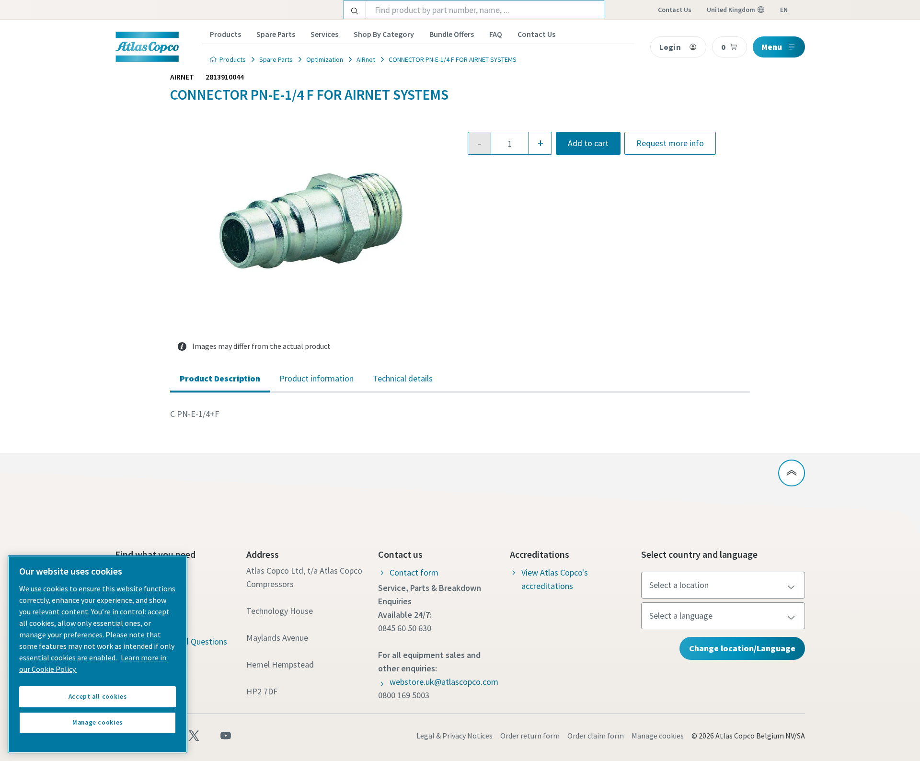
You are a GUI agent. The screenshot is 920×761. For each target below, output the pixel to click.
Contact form (414, 572)
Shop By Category (384, 34)
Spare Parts (275, 34)
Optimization (324, 59)
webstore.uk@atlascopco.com (444, 681)
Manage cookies (658, 735)
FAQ (495, 34)
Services (324, 34)
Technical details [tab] (403, 378)
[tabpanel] (460, 414)
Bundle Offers (451, 34)
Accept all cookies (98, 696)
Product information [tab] (316, 378)
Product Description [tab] (220, 378)
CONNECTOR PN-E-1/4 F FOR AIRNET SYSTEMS (453, 59)
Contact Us (536, 34)
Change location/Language (742, 648)
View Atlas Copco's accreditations (554, 579)
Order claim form (595, 735)
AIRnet (365, 59)
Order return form (530, 735)
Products (225, 34)
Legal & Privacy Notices (454, 735)
